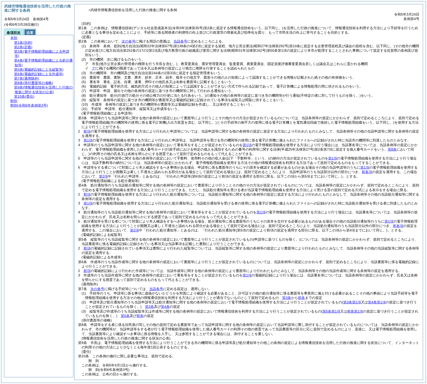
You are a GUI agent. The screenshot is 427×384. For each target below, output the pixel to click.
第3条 (286, 298)
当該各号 (180, 41)
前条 (301, 298)
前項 (87, 131)
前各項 (367, 172)
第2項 (103, 176)
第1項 (88, 140)
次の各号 (128, 41)
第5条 (125, 316)
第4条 (165, 307)
